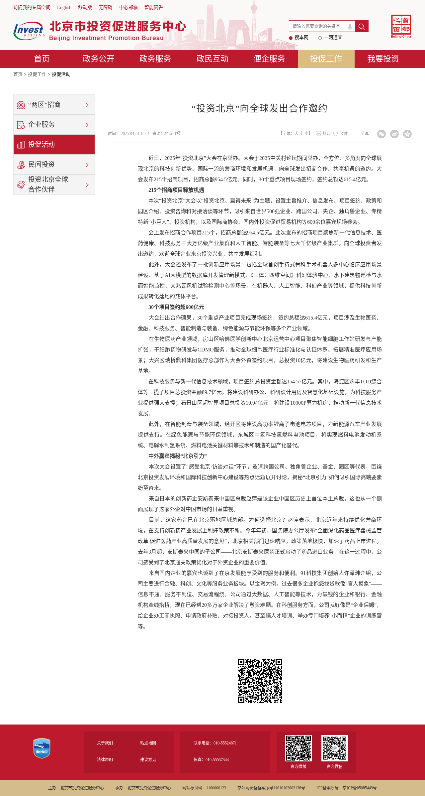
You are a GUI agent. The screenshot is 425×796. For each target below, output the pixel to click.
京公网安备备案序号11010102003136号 (271, 788)
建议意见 (148, 759)
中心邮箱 (128, 7)
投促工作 (326, 59)
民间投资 (41, 164)
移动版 (85, 7)
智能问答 (153, 7)
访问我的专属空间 (31, 7)
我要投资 (383, 59)
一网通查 (333, 37)
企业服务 (41, 124)
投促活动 (41, 144)
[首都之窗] (401, 27)
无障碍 (106, 7)
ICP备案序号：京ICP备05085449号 (346, 788)
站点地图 (148, 743)
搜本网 (301, 37)
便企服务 (269, 59)
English (64, 7)
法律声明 (105, 759)
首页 (42, 59)
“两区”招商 (44, 104)
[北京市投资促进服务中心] (100, 31)
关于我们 (105, 743)
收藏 (344, 133)
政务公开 (99, 59)
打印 (327, 133)
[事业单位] (41, 752)
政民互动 (212, 59)
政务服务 (155, 59)
